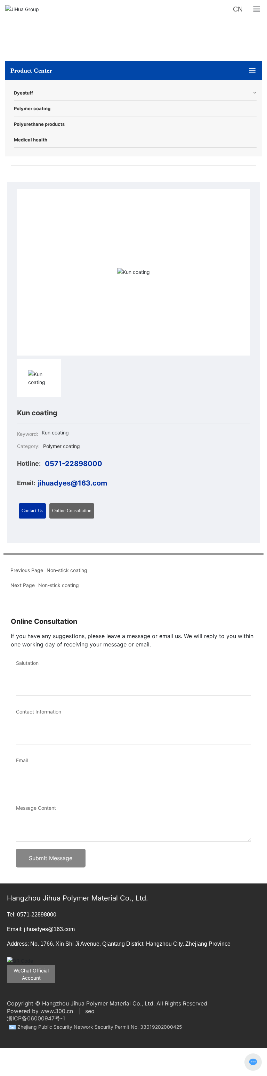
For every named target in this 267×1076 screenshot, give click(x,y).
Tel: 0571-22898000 (31, 915)
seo (90, 1011)
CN (238, 9)
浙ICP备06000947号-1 (36, 1018)
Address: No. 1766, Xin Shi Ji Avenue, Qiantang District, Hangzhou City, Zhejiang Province (118, 944)
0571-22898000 (73, 463)
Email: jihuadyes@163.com (41, 929)
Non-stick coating (58, 585)
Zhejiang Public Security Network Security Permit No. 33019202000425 (99, 1027)
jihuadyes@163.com (72, 483)
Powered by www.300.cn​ (40, 1011)
